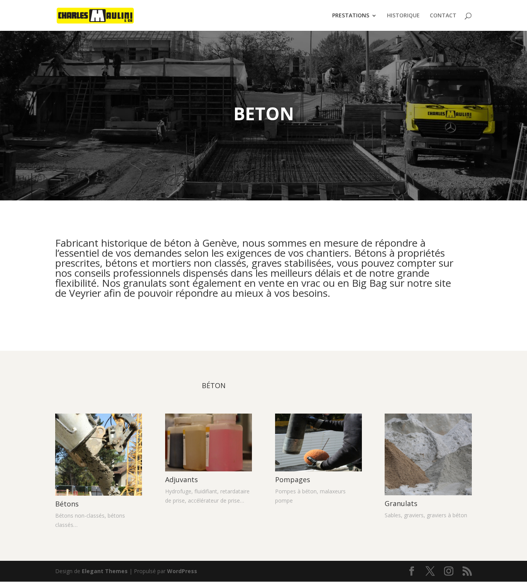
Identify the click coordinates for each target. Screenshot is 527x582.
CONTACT (443, 16)
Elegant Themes (105, 571)
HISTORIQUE (403, 16)
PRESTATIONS (350, 16)
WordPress (182, 571)
